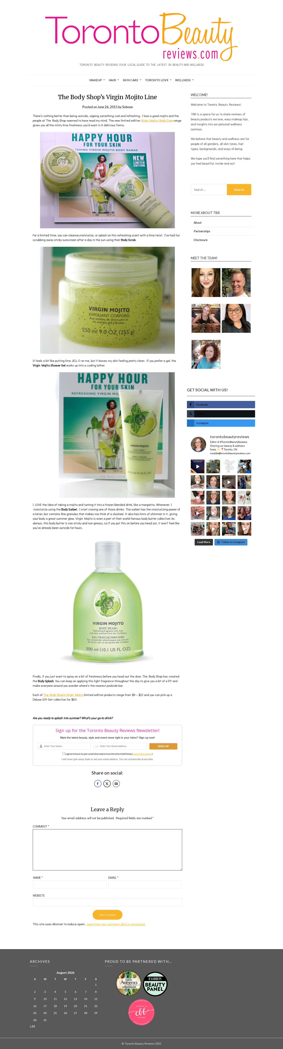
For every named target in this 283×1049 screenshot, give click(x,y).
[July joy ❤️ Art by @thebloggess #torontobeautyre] (229, 466)
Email (113, 877)
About (198, 222)
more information (142, 753)
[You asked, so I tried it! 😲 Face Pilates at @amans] (197, 497)
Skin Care (130, 80)
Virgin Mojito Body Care (157, 120)
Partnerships (202, 231)
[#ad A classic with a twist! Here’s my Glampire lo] (244, 529)
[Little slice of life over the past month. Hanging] (229, 529)
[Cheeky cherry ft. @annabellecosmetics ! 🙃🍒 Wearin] (229, 497)
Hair (112, 80)
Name (38, 877)
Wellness (183, 80)
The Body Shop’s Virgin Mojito (63, 695)
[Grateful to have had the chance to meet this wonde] (244, 482)
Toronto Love (156, 80)
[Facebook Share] (97, 783)
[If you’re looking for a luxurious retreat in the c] (229, 482)
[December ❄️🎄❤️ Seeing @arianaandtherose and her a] (244, 513)
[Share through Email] (116, 783)
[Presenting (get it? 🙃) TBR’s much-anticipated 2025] (197, 529)
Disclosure (201, 240)
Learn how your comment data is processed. (116, 924)
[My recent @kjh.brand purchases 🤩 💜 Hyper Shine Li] (244, 497)
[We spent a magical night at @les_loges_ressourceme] (197, 466)
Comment (41, 826)
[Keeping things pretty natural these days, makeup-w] (213, 497)
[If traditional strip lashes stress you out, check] (197, 482)
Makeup (95, 80)
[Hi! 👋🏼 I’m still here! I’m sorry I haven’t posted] (229, 513)
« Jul (32, 1025)
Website (39, 895)
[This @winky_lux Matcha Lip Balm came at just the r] (213, 513)
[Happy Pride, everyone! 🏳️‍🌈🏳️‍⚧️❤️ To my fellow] (213, 482)
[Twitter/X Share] (107, 783)
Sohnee (127, 107)
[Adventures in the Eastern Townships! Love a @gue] (213, 466)
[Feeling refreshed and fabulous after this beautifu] (197, 513)
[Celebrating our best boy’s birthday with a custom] (244, 466)
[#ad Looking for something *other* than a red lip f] (213, 529)
